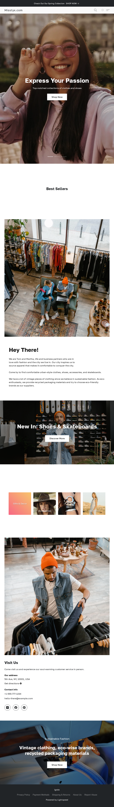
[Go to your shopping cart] (103, 10)
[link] (73, 3)
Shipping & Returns (61, 795)
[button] (13, 10)
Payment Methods (41, 795)
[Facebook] (16, 707)
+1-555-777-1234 (12, 693)
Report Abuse (90, 795)
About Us (77, 795)
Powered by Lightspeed (57, 800)
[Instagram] (7, 707)
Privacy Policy (23, 795)
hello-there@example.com (18, 698)
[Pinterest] (24, 707)
